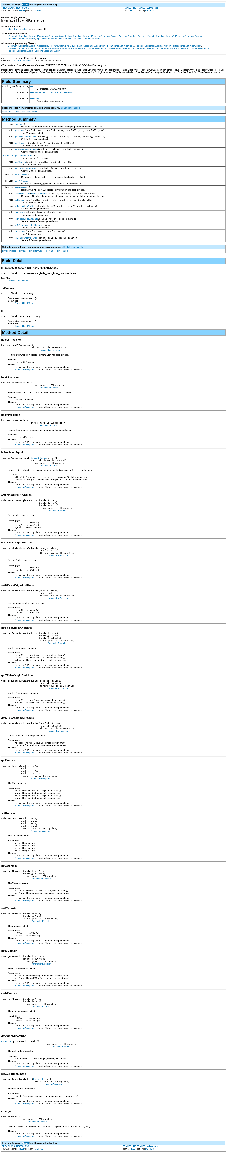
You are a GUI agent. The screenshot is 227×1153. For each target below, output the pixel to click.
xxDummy (34, 99)
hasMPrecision (21, 175)
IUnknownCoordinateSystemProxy (193, 48)
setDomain (19, 200)
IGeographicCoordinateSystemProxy (88, 46)
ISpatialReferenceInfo (18, 29)
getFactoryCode (36, 251)
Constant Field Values (18, 280)
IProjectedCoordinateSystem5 (21, 39)
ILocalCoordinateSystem (79, 36)
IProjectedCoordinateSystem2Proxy (151, 46)
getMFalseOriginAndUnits (26, 149)
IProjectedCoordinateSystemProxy (90, 48)
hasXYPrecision (22, 181)
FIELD (22, 10)
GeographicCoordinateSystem (21, 46)
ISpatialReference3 (64, 39)
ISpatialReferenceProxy (166, 48)
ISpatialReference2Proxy (119, 48)
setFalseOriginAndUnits (25, 206)
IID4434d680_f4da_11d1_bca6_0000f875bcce (51, 92)
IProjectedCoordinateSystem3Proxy (185, 46)
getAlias (22, 251)
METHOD (39, 10)
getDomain (20, 130)
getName (50, 251)
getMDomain (20, 143)
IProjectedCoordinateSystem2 (132, 36)
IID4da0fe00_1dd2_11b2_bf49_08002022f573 (23, 111)
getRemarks (62, 251)
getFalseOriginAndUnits (25, 137)
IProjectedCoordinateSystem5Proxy (58, 48)
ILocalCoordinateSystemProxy (120, 46)
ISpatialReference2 (45, 39)
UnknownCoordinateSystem (47, 51)
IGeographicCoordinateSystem (22, 36)
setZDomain (20, 231)
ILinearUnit (8, 155)
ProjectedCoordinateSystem (20, 51)
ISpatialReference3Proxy (142, 48)
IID (31, 86)
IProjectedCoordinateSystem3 (160, 36)
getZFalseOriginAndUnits (26, 168)
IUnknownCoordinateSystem (87, 39)
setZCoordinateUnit (23, 225)
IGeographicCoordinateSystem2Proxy (54, 46)
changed (19, 124)
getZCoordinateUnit (23, 156)
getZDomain (20, 162)
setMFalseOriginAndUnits (26, 219)
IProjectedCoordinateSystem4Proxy (24, 48)
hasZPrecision (21, 187)
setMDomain (20, 212)
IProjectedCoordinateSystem (104, 36)
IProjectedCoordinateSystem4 (188, 36)
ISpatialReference (39, 194)
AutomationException (50, 350)
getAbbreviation (9, 251)
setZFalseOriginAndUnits (26, 238)
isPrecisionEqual (22, 194)
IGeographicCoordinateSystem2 (51, 36)
